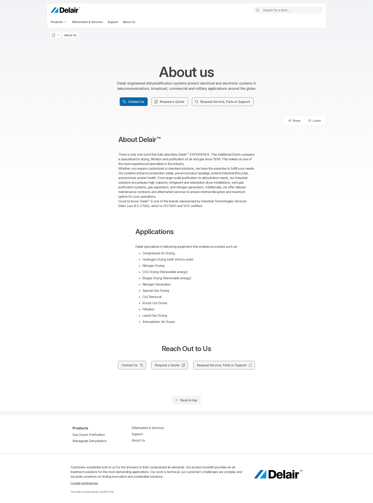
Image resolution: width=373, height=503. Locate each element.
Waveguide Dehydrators (89, 441)
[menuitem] (59, 22)
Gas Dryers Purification (88, 435)
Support (137, 434)
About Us (138, 440)
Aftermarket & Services (148, 428)
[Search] (257, 10)
